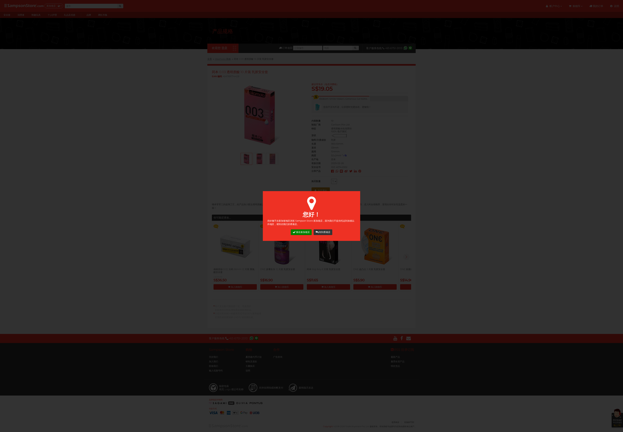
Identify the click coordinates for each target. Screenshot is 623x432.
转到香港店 (324, 232)
